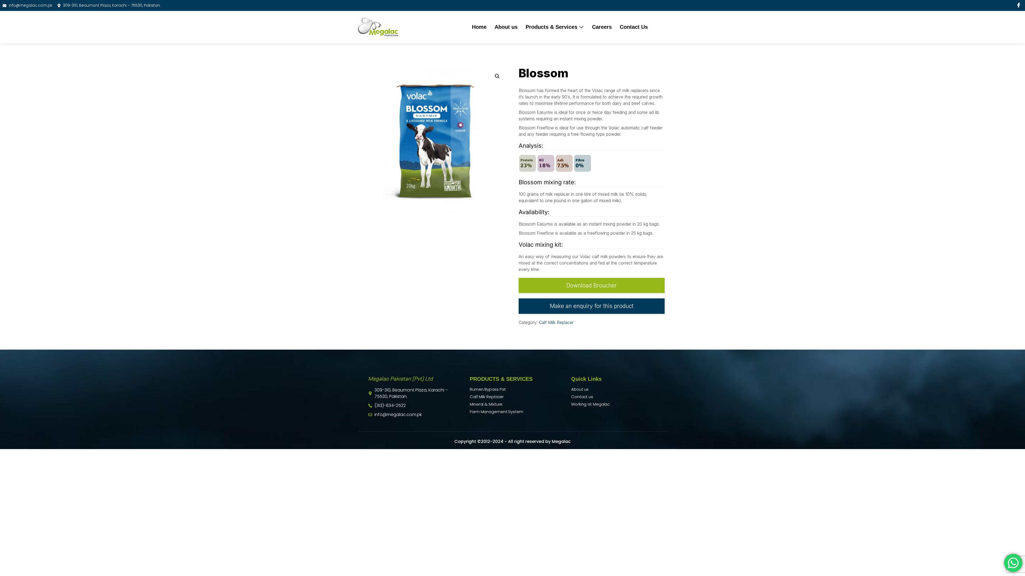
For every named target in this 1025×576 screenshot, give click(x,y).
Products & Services (551, 27)
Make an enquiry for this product (591, 306)
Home (479, 27)
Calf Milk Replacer (556, 322)
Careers (602, 27)
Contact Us (634, 27)
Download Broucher (591, 285)
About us (506, 27)
